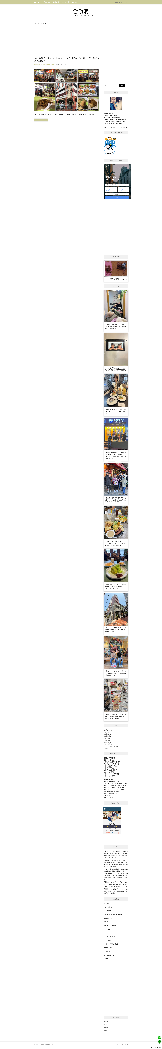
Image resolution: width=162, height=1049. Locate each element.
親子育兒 (74, 2)
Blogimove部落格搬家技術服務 (153, 1048)
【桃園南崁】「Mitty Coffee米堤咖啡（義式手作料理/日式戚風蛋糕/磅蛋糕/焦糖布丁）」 (116, 891)
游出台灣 (56, 2)
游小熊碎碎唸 (108, 744)
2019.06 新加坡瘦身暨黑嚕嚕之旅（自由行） (44, 64)
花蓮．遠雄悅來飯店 (109, 760)
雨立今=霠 (106, 903)
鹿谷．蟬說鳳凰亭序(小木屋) (111, 791)
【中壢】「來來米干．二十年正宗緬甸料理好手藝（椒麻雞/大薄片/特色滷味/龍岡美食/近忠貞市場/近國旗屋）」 (116, 875)
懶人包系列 (108, 748)
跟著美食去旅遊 (108, 947)
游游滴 (81, 11)
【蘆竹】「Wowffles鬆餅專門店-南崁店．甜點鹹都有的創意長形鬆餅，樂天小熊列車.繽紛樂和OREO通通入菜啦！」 (116, 884)
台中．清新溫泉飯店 (109, 768)
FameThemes (125, 1044)
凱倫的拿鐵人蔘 (108, 907)
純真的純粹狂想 (108, 918)
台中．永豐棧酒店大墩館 (110, 766)
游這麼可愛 (65, 2)
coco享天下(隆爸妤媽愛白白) (111, 944)
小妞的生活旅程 (108, 958)
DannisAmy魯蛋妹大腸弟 (110, 925)
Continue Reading (41, 120)
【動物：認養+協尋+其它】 (112, 746)
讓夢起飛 (106, 921)
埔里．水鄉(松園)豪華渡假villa (112, 793)
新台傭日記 (107, 951)
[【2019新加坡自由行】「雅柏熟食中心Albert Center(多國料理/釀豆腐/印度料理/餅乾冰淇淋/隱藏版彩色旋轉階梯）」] (66, 89)
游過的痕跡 (47, 2)
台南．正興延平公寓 (109, 795)
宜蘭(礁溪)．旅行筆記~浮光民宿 (112, 762)
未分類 (107, 732)
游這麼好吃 (37, 2)
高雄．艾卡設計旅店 (109, 797)
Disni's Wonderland (108, 933)
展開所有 (106, 730)
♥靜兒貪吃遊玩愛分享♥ (110, 955)
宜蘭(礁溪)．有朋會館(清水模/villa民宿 (114, 787)
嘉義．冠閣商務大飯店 (110, 772)
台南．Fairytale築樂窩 (109, 776)
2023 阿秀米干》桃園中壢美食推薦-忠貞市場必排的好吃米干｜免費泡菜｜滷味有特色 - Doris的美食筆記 (116, 871)
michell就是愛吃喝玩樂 (110, 936)
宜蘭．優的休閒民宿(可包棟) (111, 781)
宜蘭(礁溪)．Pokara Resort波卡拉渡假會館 (114, 789)
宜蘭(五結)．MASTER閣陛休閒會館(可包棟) (115, 783)
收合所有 (111, 730)
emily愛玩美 (107, 929)
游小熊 (57, 64)
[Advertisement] (66, 43)
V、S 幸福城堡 (107, 940)
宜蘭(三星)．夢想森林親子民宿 (112, 764)
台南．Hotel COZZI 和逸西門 (111, 774)
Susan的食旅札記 (108, 910)
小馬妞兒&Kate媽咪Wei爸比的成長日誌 (114, 914)
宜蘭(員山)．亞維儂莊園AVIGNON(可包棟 (115, 785)
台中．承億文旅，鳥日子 (110, 770)
